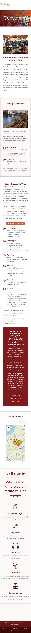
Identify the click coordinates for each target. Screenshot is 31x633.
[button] (14, 442)
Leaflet (14, 460)
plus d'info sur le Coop (15, 223)
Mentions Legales (9, 622)
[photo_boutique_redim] (15, 127)
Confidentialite (21, 622)
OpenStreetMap (20, 460)
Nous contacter (14, 624)
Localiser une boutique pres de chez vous (15, 398)
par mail (10, 321)
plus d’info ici (18, 360)
